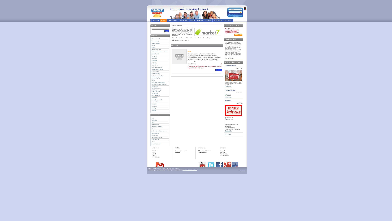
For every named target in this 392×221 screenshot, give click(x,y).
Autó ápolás (154, 97)
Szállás (153, 141)
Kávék (153, 45)
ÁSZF (154, 152)
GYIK (154, 154)
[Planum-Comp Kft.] (242, 171)
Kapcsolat (223, 148)
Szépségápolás (155, 139)
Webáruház (156, 151)
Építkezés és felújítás (157, 126)
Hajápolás (154, 63)
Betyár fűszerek (156, 43)
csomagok (154, 106)
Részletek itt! (228, 86)
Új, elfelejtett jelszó (235, 16)
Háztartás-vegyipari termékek (159, 84)
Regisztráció (232, 14)
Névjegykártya (155, 102)
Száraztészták (155, 71)
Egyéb (153, 122)
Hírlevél (222, 151)
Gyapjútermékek (156, 73)
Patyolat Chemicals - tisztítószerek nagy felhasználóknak (157, 90)
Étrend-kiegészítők (156, 49)
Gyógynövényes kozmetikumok (159, 51)
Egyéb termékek (156, 95)
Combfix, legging (156, 78)
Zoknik (153, 80)
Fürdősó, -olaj (155, 65)
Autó (153, 118)
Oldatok (153, 47)
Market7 (177, 148)
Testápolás (154, 56)
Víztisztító (154, 104)
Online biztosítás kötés (204, 151)
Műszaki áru (155, 135)
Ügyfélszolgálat (224, 155)
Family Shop (224, 154)
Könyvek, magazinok (157, 99)
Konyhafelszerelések (157, 67)
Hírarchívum (228, 134)
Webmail (222, 152)
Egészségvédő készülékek (158, 82)
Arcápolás (154, 58)
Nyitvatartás (156, 157)
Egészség (154, 120)
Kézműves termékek (157, 137)
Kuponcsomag (155, 41)
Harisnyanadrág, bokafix (158, 75)
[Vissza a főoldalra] (158, 13)
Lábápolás (154, 60)
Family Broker (202, 148)
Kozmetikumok (155, 54)
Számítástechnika (156, 143)
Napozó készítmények (157, 69)
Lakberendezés (155, 133)
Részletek (218, 70)
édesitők (154, 108)
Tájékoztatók (155, 93)
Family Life (156, 148)
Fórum (154, 155)
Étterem (153, 128)
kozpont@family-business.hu (190, 170)
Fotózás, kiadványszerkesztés (159, 131)
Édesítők (154, 110)
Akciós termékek (156, 38)
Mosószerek (155, 86)
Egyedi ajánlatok (202, 152)
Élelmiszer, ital (155, 124)
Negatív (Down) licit (181, 151)
